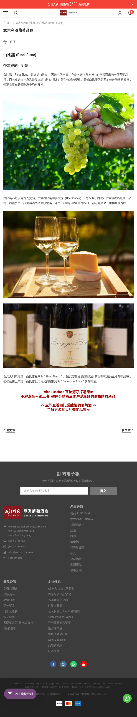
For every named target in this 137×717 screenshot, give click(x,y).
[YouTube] (83, 664)
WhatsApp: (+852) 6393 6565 (93, 694)
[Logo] (68, 13)
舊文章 (10, 430)
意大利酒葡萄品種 (24, 23)
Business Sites (15, 557)
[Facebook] (53, 664)
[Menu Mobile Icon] (5, 13)
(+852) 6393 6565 (17, 546)
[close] (132, 4)
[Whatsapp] (73, 664)
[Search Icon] (16, 13)
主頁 (6, 23)
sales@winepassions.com (21, 552)
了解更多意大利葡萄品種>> (68, 409)
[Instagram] (63, 664)
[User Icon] (120, 13)
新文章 (126, 430)
